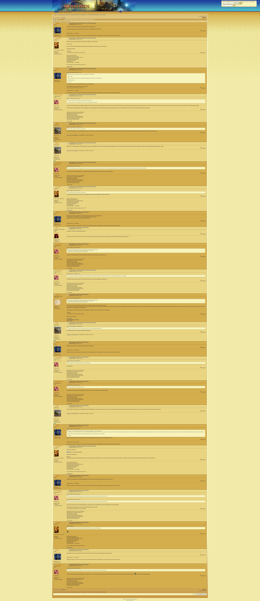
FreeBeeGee (76, 135)
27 (60, 17)
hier (71, 44)
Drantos (57, 294)
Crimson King (58, 94)
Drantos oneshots (70, 320)
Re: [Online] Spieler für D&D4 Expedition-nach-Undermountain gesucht (82, 23)
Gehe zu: (193, 594)
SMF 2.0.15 (125, 599)
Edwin (56, 227)
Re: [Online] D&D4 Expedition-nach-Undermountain (79, 212)
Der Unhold (58, 38)
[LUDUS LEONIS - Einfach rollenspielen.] (54, 141)
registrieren (237, 1)
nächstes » (205, 16)
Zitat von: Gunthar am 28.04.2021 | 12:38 (73, 568)
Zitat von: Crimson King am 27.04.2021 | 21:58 (74, 326)
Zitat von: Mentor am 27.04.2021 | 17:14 (73, 273)
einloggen (232, 1)
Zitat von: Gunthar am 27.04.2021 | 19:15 (73, 190)
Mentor (57, 123)
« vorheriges (201, 16)
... (59, 17)
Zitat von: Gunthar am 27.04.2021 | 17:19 (73, 98)
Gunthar (57, 23)
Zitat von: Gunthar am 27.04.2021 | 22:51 (73, 360)
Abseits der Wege (70, 66)
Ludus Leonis (69, 135)
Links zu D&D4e (69, 318)
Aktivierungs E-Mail (248, 1)
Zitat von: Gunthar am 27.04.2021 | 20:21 (73, 247)
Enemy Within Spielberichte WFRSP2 (73, 319)
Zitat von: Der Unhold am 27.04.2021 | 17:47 (74, 72)
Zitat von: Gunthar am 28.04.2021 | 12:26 (73, 499)
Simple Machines (134, 599)
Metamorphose (83, 14)
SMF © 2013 (129, 599)
